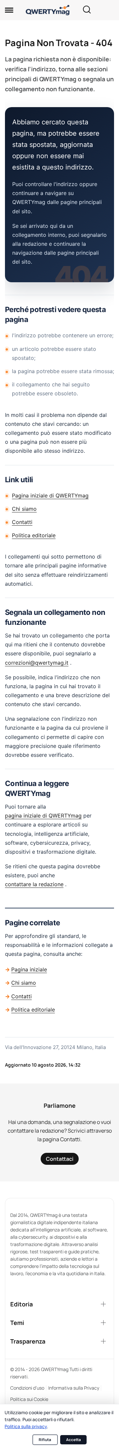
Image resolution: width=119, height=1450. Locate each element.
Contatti (22, 522)
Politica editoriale (34, 535)
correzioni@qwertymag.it (36, 662)
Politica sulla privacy (26, 1426)
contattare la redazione (34, 884)
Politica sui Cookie (29, 1399)
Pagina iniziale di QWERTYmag (50, 495)
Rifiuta (45, 1439)
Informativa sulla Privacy (73, 1388)
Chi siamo (24, 508)
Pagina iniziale (29, 969)
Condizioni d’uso (27, 1388)
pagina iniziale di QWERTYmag (43, 815)
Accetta (73, 1439)
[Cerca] (86, 10)
